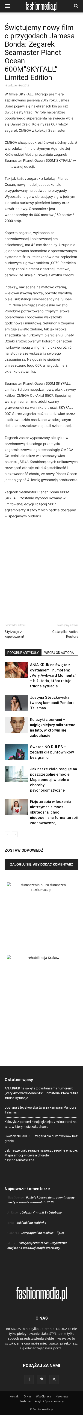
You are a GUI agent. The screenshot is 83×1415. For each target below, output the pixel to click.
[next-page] (15, 834)
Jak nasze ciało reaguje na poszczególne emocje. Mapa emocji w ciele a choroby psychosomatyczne (53, 780)
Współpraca (43, 1396)
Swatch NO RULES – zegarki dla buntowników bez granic (52, 752)
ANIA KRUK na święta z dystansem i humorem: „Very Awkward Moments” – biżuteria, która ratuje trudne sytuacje (53, 675)
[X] (54, 1379)
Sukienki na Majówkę (31, 1222)
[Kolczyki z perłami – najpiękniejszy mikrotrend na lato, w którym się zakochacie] (16, 725)
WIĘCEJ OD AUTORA (59, 653)
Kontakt (14, 1396)
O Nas (28, 1396)
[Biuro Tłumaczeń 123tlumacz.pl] (41, 911)
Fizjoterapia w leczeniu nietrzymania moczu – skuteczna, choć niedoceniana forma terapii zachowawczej (54, 812)
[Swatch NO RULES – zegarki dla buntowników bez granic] (16, 752)
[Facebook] (29, 1379)
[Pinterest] (41, 1379)
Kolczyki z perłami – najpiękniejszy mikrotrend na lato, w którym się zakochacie (41, 1124)
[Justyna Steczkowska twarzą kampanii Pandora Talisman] (16, 703)
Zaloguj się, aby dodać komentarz (41, 864)
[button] (7, 6)
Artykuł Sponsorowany (49, 1401)
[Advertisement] (41, 566)
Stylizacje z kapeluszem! (14, 634)
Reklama (25, 1401)
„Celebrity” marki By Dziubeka (41, 1212)
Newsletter (63, 1396)
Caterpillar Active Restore (65, 634)
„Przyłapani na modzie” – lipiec (42, 1233)
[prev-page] (7, 834)
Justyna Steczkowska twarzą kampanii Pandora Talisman (52, 702)
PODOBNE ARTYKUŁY (23, 653)
